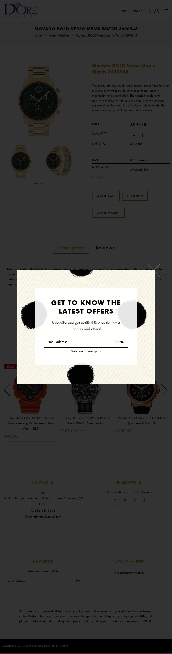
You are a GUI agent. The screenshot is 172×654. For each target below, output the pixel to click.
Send (120, 342)
